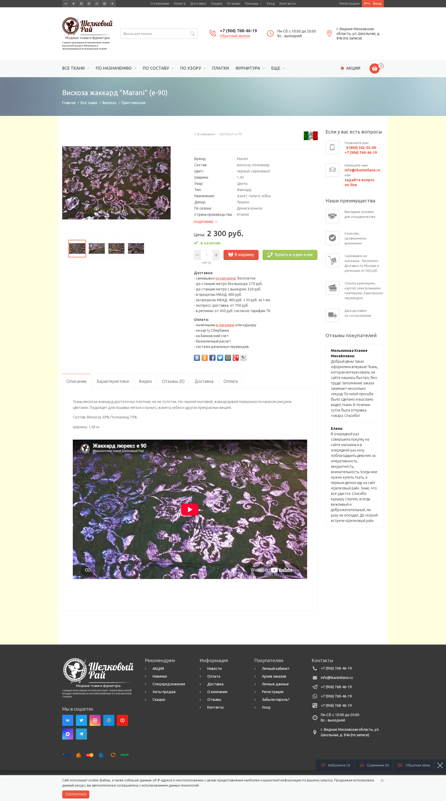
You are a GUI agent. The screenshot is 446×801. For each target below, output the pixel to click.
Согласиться (75, 794)
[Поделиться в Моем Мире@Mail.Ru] (228, 358)
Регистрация (349, 3)
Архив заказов (274, 676)
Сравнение (378, 765)
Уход (271, 3)
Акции (353, 68)
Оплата (180, 3)
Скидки (216, 3)
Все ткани (73, 68)
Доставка (198, 3)
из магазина (226, 278)
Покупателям (268, 660)
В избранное (207, 134)
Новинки (160, 676)
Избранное (339, 765)
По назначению (114, 68)
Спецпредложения (169, 684)
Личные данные (275, 684)
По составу (156, 68)
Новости (214, 669)
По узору (190, 68)
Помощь (251, 3)
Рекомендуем (160, 660)
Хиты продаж (164, 692)
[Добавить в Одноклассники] (205, 358)
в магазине (225, 325)
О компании (159, 3)
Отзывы (233, 3)
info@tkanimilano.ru (337, 678)
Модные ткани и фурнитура (87, 37)
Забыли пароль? (276, 699)
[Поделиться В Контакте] (197, 358)
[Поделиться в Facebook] (212, 358)
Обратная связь (417, 765)
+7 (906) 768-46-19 (238, 30)
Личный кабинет (276, 669)
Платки (220, 68)
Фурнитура (247, 68)
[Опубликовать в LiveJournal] (243, 358)
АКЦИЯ (158, 669)
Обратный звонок (235, 36)
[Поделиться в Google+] (236, 358)
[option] (116, 183)
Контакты (288, 3)
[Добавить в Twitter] (220, 358)
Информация (214, 660)
